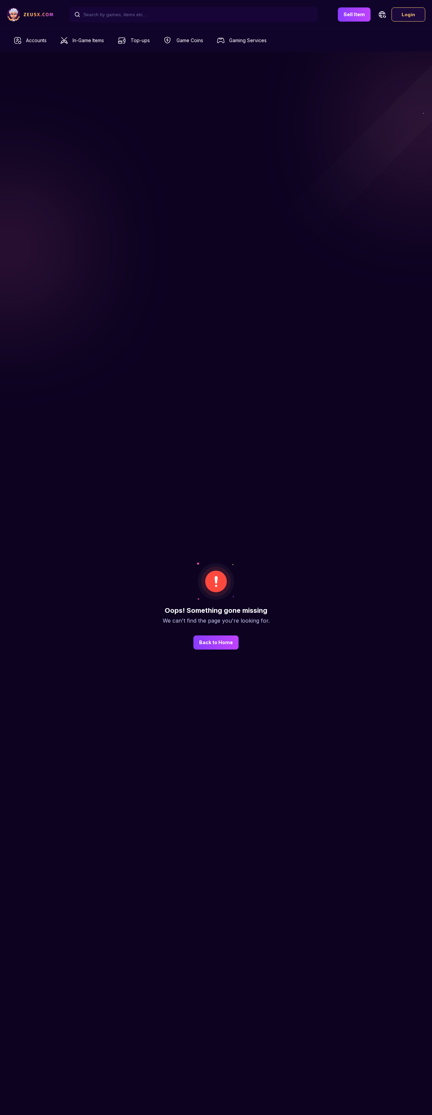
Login (408, 14)
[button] (382, 14)
